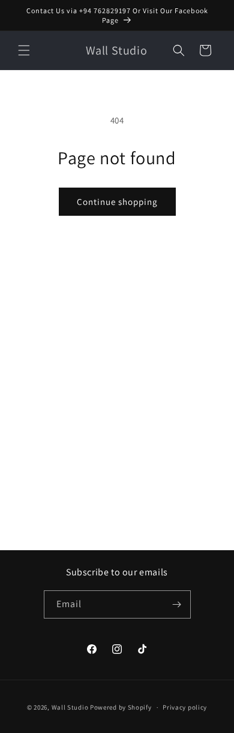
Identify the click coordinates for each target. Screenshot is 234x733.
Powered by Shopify (121, 707)
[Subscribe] (177, 604)
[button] (24, 50)
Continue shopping (117, 201)
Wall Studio (70, 707)
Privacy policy (185, 707)
